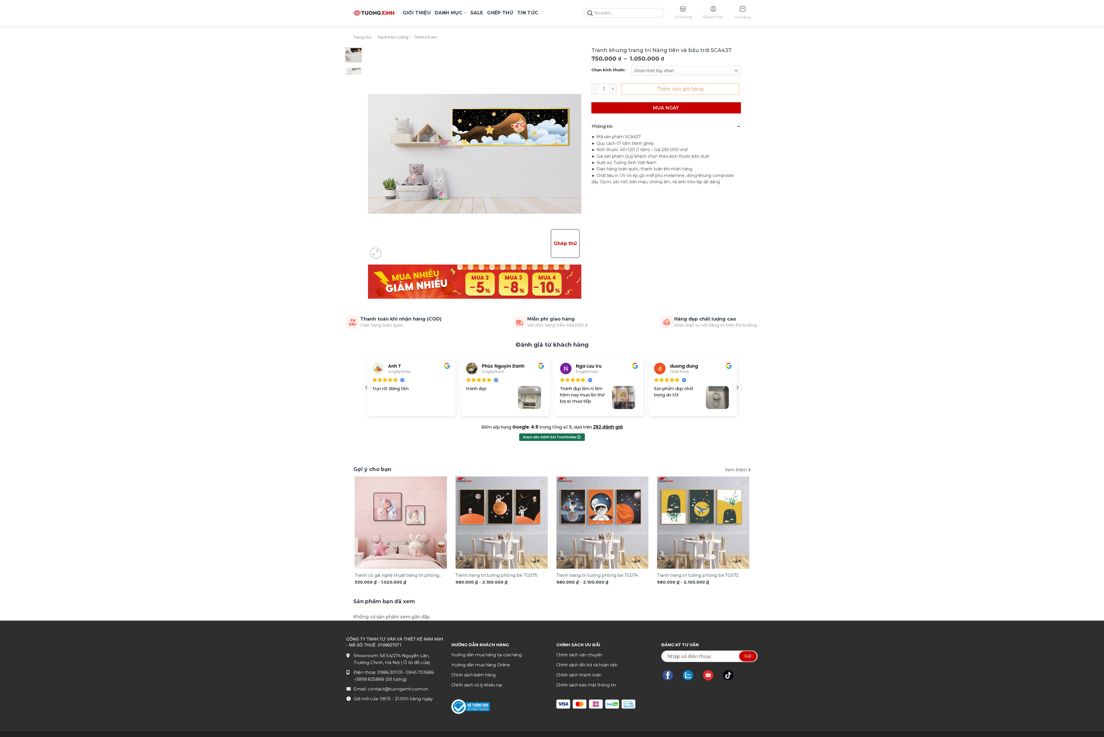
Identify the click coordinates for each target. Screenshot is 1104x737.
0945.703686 (420, 672)
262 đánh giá (608, 427)
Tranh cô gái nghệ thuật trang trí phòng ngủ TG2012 (397, 576)
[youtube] (711, 675)
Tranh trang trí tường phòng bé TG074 (597, 575)
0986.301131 (390, 672)
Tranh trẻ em (425, 37)
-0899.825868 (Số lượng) (380, 679)
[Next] (738, 515)
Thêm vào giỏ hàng (680, 89)
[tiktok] (731, 675)
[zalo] (690, 675)
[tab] (384, 602)
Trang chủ (362, 37)
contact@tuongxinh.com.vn (398, 689)
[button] (742, 13)
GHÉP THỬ (500, 13)
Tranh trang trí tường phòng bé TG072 (698, 575)
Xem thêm (736, 469)
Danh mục (449, 13)
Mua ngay (666, 108)
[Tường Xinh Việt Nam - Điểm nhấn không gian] (373, 13)
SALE (476, 13)
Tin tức (527, 13)
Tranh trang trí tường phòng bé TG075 (496, 575)
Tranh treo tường (392, 37)
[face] (670, 675)
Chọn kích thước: (608, 70)
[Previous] (366, 515)
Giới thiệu (417, 13)
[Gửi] (589, 13)
